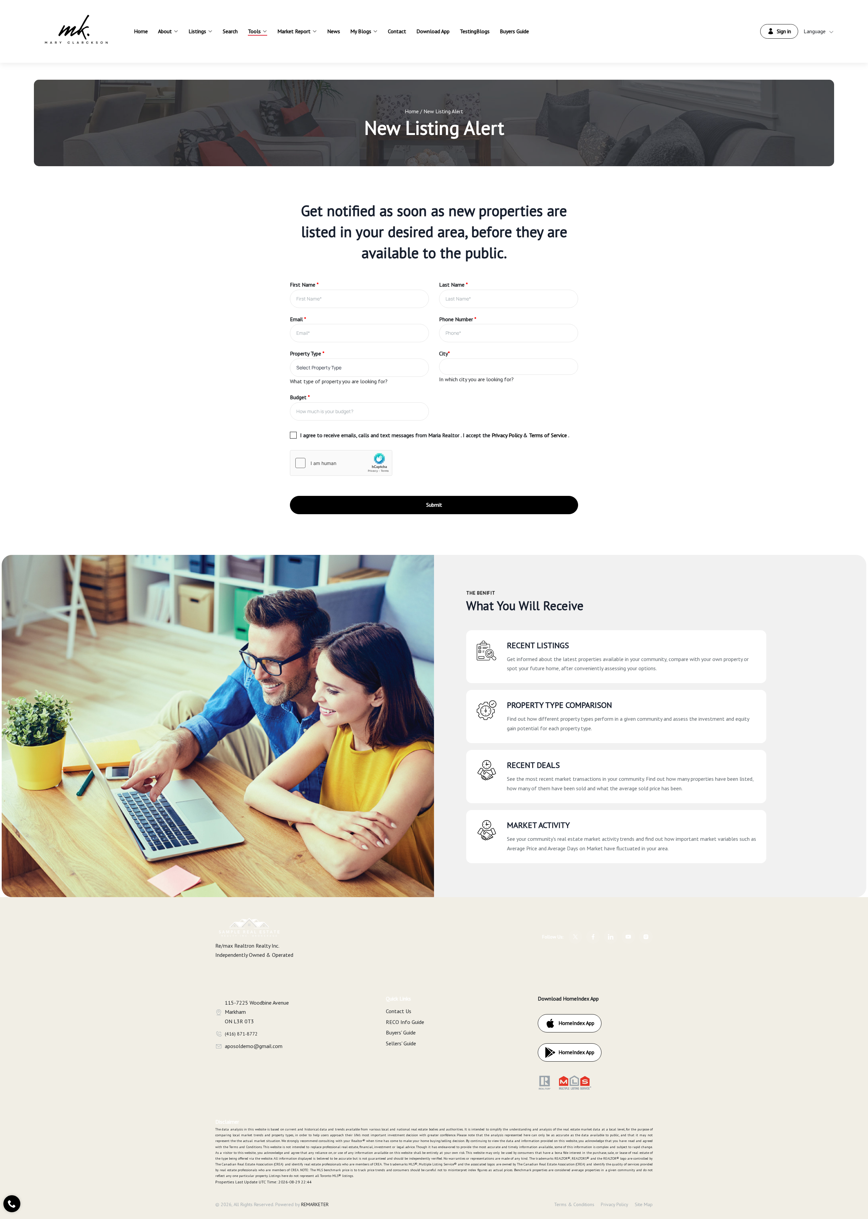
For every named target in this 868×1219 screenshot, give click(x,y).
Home (412, 111)
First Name (304, 284)
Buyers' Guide (401, 1032)
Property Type (307, 353)
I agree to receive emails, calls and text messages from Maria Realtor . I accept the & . (434, 435)
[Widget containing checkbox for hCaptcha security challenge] (341, 463)
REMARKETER (315, 1204)
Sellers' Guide (401, 1043)
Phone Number (457, 319)
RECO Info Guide (405, 1022)
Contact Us (398, 1011)
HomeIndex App (576, 1023)
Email (298, 319)
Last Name (453, 284)
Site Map (644, 1204)
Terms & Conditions (574, 1204)
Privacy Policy (614, 1204)
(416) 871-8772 (241, 1034)
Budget (300, 397)
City (444, 353)
